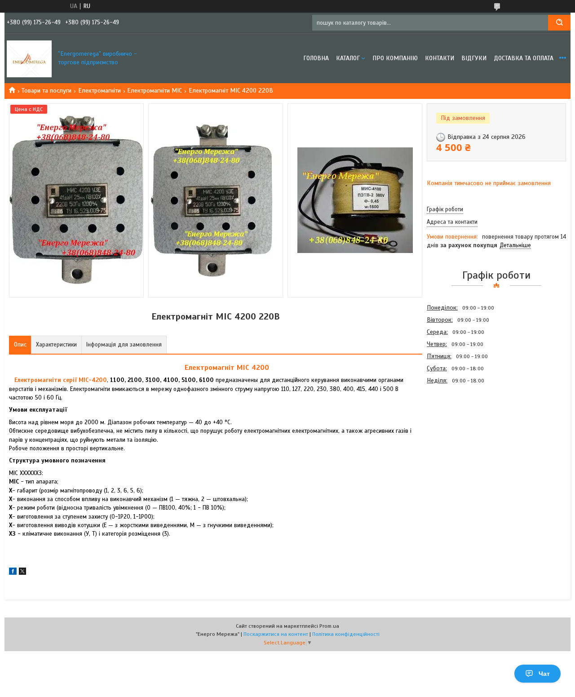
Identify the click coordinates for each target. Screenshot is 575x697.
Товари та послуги (46, 90)
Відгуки (474, 58)
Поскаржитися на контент (275, 634)
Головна (316, 58)
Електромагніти (99, 90)
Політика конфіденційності (346, 634)
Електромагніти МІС (154, 90)
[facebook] (13, 573)
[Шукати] (559, 23)
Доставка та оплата (523, 58)
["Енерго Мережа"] (29, 58)
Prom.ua (329, 626)
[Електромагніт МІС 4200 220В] (458, 435)
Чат (544, 673)
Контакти (439, 58)
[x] (22, 573)
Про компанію (395, 58)
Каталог (348, 58)
